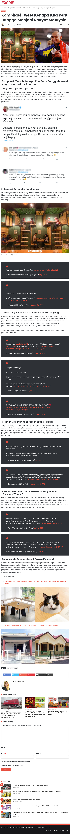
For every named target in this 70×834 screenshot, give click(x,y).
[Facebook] (44, 831)
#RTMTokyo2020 (36, 407)
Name (3, 747)
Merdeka (15, 668)
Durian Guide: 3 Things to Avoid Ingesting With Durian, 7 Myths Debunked (37, 791)
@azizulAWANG (21, 344)
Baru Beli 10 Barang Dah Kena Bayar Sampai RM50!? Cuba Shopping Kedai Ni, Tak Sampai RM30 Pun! (11, 714)
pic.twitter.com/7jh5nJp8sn (34, 349)
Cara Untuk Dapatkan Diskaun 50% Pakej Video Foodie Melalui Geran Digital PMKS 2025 (40, 813)
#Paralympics (57, 298)
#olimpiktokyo (23, 407)
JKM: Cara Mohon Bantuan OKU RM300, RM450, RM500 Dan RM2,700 (35, 806)
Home (5, 8)
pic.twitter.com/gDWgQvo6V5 (46, 270)
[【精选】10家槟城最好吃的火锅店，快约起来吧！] (6, 801)
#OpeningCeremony (43, 298)
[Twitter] (46, 831)
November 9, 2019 (38, 484)
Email (3, 754)
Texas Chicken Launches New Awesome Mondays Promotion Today (58, 713)
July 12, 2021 (38, 528)
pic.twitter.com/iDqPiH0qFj (51, 523)
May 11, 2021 (42, 551)
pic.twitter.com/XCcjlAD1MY (17, 300)
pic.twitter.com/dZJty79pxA (17, 410)
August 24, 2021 (37, 305)
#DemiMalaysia (19, 386)
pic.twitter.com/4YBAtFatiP (51, 547)
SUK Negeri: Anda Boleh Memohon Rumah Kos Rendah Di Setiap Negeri (31, 626)
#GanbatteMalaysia (14, 349)
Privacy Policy (64, 830)
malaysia (9, 668)
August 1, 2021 (32, 391)
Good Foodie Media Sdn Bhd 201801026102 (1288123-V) (18, 827)
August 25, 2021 (45, 274)
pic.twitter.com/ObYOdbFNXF (38, 386)
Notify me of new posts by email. (13, 765)
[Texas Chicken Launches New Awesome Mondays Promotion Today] (58, 702)
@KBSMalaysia (12, 407)
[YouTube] (48, 831)
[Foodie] (7, 3)
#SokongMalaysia (46, 346)
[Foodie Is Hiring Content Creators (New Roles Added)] (6, 787)
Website (38, 754)
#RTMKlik (46, 407)
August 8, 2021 (39, 353)
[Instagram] (50, 831)
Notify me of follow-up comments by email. (16, 761)
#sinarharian (33, 479)
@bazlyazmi (11, 346)
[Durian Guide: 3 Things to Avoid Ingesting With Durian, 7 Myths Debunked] (6, 794)
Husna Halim (8, 25)
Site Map (55, 830)
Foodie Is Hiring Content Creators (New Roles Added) (30, 785)
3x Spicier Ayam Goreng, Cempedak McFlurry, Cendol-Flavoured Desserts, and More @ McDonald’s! (35, 713)
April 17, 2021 (40, 460)
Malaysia (10, 8)
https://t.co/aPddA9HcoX (49, 479)
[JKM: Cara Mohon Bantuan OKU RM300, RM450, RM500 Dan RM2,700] (6, 807)
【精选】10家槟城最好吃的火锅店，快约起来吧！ (27, 799)
